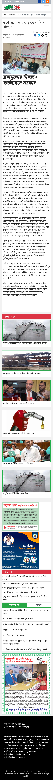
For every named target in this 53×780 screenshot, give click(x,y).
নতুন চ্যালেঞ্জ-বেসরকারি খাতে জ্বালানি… (20, 433)
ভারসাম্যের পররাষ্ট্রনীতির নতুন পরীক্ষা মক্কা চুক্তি (19, 583)
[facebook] (35, 35)
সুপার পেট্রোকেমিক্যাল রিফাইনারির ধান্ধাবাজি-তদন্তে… (26, 343)
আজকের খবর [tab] (14, 605)
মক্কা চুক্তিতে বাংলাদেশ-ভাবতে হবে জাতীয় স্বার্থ (19, 592)
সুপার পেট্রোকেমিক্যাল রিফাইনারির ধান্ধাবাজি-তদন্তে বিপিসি (23, 588)
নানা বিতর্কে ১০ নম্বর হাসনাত (13, 635)
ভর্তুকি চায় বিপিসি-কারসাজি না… (17, 493)
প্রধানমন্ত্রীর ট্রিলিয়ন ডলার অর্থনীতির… (19, 463)
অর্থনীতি (12, 14)
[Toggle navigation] (46, 7)
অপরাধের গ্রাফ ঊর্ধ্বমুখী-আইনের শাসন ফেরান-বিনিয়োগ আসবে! (26, 624)
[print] (46, 35)
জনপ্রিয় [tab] (38, 605)
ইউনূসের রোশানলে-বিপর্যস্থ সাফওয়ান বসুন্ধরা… (23, 373)
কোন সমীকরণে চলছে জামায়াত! (15, 630)
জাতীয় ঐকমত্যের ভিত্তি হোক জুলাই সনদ (18, 619)
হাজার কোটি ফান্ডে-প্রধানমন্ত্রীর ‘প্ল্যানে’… (20, 403)
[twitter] (39, 35)
